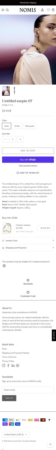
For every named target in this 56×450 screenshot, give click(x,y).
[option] (28, 50)
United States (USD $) (14, 434)
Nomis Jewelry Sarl (14, 441)
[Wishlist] (48, 10)
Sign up (9, 398)
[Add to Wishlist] (9, 225)
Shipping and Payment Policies (15, 353)
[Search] (8, 10)
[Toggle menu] (3, 10)
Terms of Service (9, 357)
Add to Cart (28, 150)
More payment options (28, 166)
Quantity (6, 133)
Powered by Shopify (29, 441)
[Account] (42, 10)
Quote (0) (54, 335)
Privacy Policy (8, 361)
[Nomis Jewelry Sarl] (28, 10)
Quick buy (46, 228)
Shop (4, 348)
